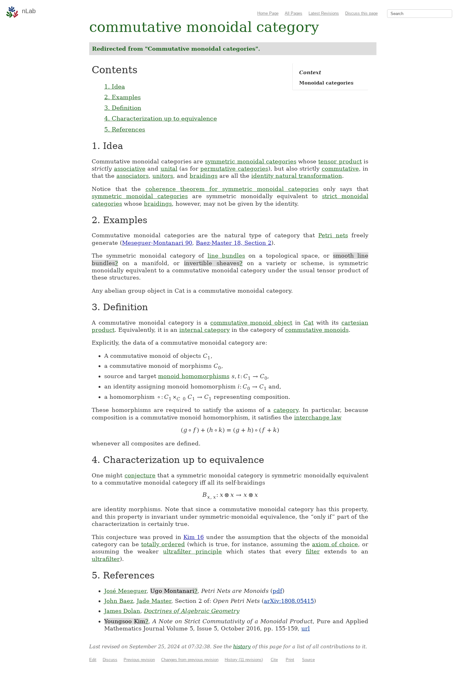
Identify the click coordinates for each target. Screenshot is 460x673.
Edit (92, 659)
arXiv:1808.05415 (289, 601)
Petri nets (333, 235)
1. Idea (114, 86)
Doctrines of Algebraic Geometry (191, 611)
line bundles (226, 255)
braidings (203, 175)
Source (308, 659)
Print (290, 659)
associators (132, 175)
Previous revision (139, 659)
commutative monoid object (251, 322)
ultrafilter (106, 559)
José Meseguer (125, 591)
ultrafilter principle (192, 551)
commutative (340, 168)
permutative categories (234, 168)
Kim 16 (193, 537)
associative (130, 168)
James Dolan (122, 611)
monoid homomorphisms (193, 376)
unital (169, 168)
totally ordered (163, 544)
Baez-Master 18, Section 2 (233, 242)
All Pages (293, 13)
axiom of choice (335, 544)
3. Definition (122, 107)
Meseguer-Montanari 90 (157, 242)
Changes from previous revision (189, 659)
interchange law (317, 417)
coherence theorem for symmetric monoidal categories (232, 189)
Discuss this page (361, 13)
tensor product (339, 161)
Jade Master (154, 601)
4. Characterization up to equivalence (160, 118)
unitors (162, 175)
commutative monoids (317, 329)
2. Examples (122, 97)
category (285, 410)
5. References (124, 129)
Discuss (110, 659)
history (242, 647)
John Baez (118, 601)
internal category (204, 329)
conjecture (140, 475)
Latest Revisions (324, 13)
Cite (274, 659)
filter (313, 551)
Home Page (268, 13)
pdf (277, 591)
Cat (309, 322)
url (305, 628)
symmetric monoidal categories (250, 161)
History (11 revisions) (244, 659)
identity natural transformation (296, 175)
